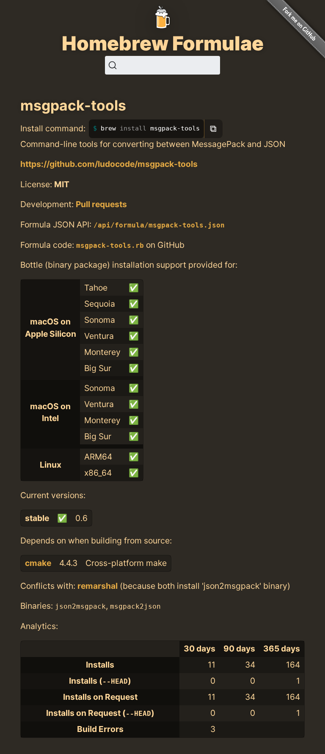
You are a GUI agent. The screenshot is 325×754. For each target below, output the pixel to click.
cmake (38, 563)
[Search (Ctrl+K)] (162, 65)
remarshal (97, 586)
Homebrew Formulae (163, 43)
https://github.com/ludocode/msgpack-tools (109, 164)
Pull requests (101, 204)
